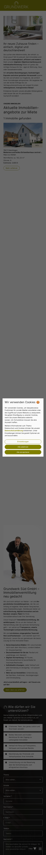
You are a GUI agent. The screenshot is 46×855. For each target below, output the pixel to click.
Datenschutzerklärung (14, 430)
